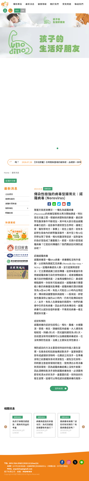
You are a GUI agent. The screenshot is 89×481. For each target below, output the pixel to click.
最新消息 (15, 172)
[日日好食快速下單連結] (16, 235)
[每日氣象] (16, 255)
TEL (6, 463)
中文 (17, 10)
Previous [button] (5, 426)
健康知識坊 (10, 198)
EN (23, 10)
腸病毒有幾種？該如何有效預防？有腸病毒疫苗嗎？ (68, 424)
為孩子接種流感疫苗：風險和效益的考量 (20, 424)
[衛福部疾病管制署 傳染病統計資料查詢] (16, 261)
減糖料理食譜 (10, 203)
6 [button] (50, 148)
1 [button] (31, 148)
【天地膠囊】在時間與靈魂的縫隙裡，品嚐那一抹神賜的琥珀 (50, 162)
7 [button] (54, 148)
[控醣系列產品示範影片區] (16, 248)
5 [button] (46, 148)
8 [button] (57, 148)
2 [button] (35, 148)
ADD (9, 466)
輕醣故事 (9, 212)
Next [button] (83, 426)
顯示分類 (11, 180)
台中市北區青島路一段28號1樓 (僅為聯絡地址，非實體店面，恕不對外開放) (40, 466)
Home (6, 172)
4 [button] (42, 148)
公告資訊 (9, 194)
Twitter (75, 462)
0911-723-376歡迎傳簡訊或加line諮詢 (23, 463)
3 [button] (39, 148)
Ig (68, 462)
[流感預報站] (16, 272)
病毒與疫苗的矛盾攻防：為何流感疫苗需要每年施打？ (44, 424)
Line (81, 462)
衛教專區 (9, 208)
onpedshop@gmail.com (22, 469)
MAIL (9, 469)
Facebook (62, 462)
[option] (44, 84)
